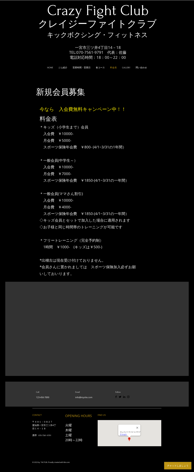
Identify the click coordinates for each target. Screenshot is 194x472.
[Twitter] (120, 396)
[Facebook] (116, 396)
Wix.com (66, 462)
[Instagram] (128, 396)
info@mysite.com (83, 397)
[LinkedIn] (124, 396)
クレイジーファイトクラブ (97, 24)
